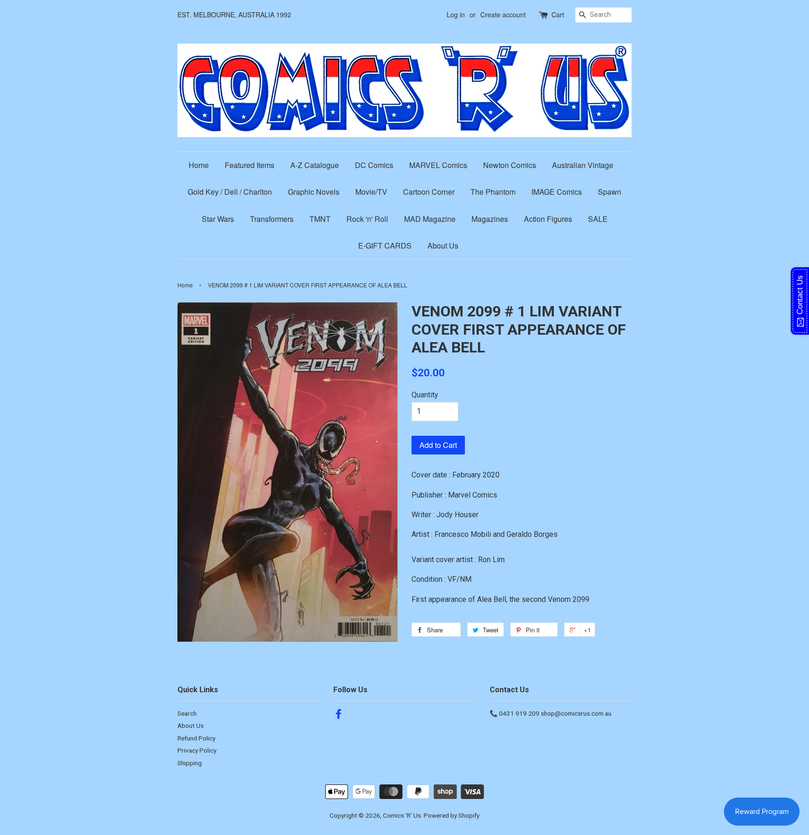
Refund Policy (196, 738)
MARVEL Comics (438, 165)
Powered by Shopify (451, 815)
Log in (456, 14)
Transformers (272, 218)
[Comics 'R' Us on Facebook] (338, 715)
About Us (442, 245)
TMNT (320, 218)
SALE (598, 218)
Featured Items (249, 165)
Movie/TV (371, 191)
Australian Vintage (582, 165)
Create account (503, 14)
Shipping (189, 763)
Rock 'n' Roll (367, 218)
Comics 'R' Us (402, 815)
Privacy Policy (196, 750)
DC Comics (374, 165)
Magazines (489, 218)
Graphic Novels (313, 191)
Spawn (609, 191)
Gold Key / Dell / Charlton (230, 191)
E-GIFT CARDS (385, 245)
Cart (558, 14)
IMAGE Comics (556, 191)
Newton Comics (509, 165)
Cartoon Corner (429, 191)
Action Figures (548, 218)
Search (187, 713)
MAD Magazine (430, 218)
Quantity (425, 394)
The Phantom (493, 191)
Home (199, 165)
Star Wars (218, 218)
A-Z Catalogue (314, 165)
